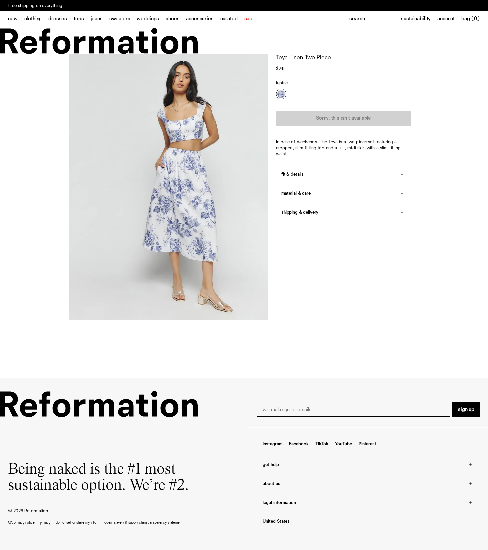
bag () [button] (470, 19)
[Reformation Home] (244, 41)
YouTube (343, 444)
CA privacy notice (21, 522)
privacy (45, 522)
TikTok (321, 444)
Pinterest (367, 444)
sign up (466, 409)
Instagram (273, 444)
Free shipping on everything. (36, 5)
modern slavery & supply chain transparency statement (142, 522)
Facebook (299, 444)
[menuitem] (16, 19)
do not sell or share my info (76, 522)
